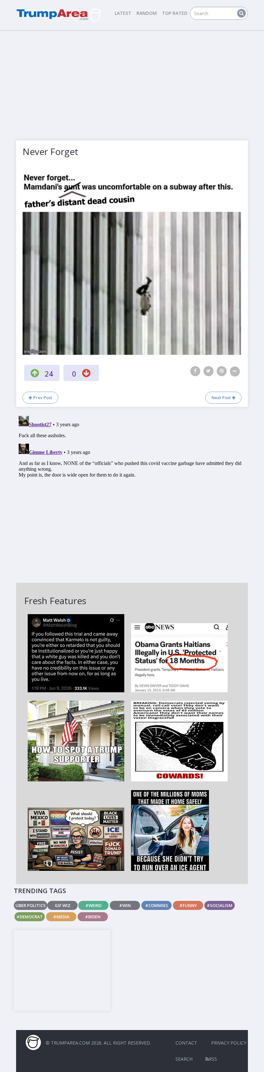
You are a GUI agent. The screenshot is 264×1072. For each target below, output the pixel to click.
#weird (93, 905)
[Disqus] (132, 494)
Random (147, 13)
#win (125, 905)
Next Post (222, 397)
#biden (92, 917)
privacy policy (228, 1043)
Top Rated (174, 13)
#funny (188, 905)
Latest (123, 13)
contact (186, 1043)
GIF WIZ (63, 905)
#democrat (29, 917)
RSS (213, 1059)
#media (61, 917)
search (184, 1059)
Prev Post (42, 397)
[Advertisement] (132, 81)
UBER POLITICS (30, 905)
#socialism (219, 905)
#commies (156, 905)
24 (49, 373)
